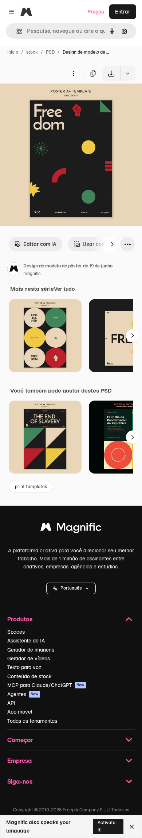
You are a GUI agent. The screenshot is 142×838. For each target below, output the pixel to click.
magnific (32, 274)
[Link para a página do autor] (13, 270)
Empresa (19, 760)
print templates (31, 487)
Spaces (16, 632)
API (11, 703)
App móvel (19, 711)
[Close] (132, 826)
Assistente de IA (26, 640)
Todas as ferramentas (32, 721)
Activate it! (106, 826)
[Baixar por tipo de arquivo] (127, 73)
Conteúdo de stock (29, 676)
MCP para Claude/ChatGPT (45, 685)
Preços (95, 11)
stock (32, 52)
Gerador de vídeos (28, 658)
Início (12, 52)
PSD (50, 52)
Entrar (122, 11)
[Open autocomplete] (16, 31)
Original (46, 97)
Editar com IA (39, 244)
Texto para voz (24, 667)
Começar (20, 740)
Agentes (23, 694)
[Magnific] (71, 528)
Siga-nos (19, 781)
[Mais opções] (73, 73)
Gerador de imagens (30, 649)
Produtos (19, 619)
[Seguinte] (112, 244)
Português (71, 588)
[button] (71, 588)
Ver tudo (64, 289)
